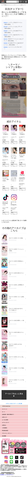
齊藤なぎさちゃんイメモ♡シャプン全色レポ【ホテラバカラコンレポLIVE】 (15, 5)
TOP (2, 5)
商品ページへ (5, 142)
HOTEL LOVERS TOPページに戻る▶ (14, 403)
